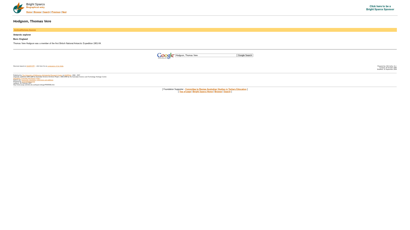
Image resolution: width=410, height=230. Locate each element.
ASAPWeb (67, 75)
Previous (56, 12)
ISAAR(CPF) (30, 66)
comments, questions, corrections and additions (37, 80)
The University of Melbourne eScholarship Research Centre (42, 75)
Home (29, 12)
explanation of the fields (55, 66)
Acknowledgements (28, 81)
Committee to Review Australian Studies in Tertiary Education (215, 89)
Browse (37, 12)
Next (64, 12)
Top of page (185, 91)
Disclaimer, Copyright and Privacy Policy (26, 78)
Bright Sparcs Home (203, 91)
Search (46, 12)
